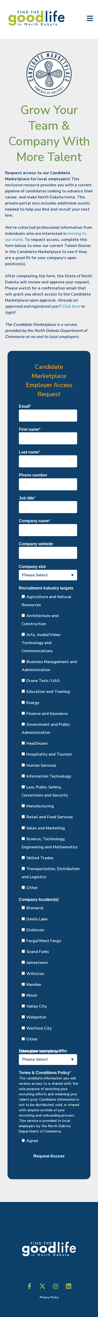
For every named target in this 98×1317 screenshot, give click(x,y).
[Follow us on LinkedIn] (69, 1286)
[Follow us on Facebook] (29, 1286)
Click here (71, 306)
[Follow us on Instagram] (56, 1286)
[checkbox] (48, 742)
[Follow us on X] (42, 1286)
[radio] (51, 1141)
